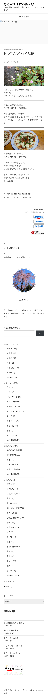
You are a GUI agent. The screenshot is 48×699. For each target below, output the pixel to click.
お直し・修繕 (12, 469)
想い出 (9, 571)
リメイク (10, 464)
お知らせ (7, 581)
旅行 (8, 532)
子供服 (9, 358)
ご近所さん (11, 494)
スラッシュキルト (14, 411)
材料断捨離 (11, 455)
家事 (8, 498)
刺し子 (9, 416)
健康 (8, 542)
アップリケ (11, 402)
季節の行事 (11, 547)
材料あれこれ (12, 450)
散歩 (8, 522)
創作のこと (8, 344)
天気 (8, 556)
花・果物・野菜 (16, 194)
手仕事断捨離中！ (11, 630)
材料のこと (8, 446)
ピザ (30, 197)
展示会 (9, 372)
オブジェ (10, 435)
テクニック (8, 383)
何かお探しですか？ (12, 328)
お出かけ (10, 527)
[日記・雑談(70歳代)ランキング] (37, 234)
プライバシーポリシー (12, 690)
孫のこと (10, 197)
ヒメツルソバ (18, 197)
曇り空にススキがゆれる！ (15, 623)
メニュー (25, 17)
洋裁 (8, 387)
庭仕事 (9, 503)
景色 (8, 551)
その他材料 (11, 474)
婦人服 (9, 348)
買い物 (9, 537)
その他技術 (11, 440)
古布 (8, 460)
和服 (8, 363)
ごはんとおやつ (27, 194)
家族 (8, 194)
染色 (8, 431)
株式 (8, 566)
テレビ (9, 561)
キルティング (12, 406)
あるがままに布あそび (19, 4)
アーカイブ (8, 596)
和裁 (8, 392)
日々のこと (8, 480)
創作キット (11, 421)
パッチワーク (12, 397)
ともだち (10, 489)
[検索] (40, 333)
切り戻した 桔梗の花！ (14, 646)
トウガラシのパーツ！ (13, 653)
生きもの (10, 513)
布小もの (10, 368)
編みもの (10, 426)
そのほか (10, 377)
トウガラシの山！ (11, 638)
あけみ (21, 49)
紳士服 (9, 353)
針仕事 (25, 197)
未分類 (6, 586)
